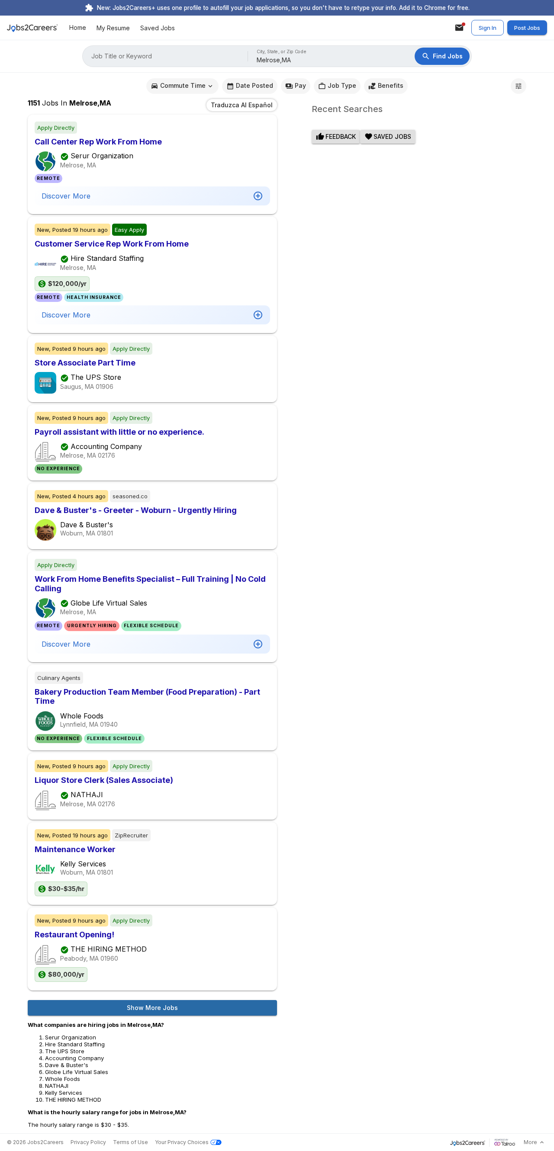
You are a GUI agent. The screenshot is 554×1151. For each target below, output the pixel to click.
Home (77, 28)
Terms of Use (130, 1142)
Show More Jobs (152, 1007)
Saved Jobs (157, 28)
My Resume (113, 28)
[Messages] (459, 27)
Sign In (487, 27)
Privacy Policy (88, 1142)
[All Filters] (518, 86)
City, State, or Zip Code (282, 52)
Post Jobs (527, 27)
